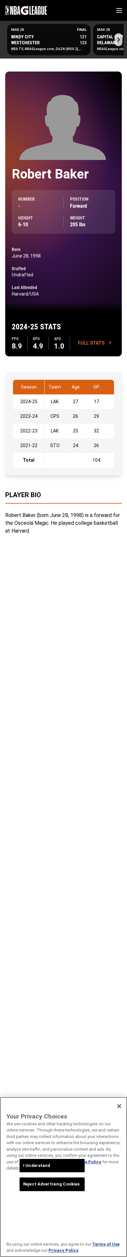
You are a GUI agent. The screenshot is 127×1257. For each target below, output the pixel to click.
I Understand (36, 1165)
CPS (54, 416)
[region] (63, 1177)
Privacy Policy (63, 1250)
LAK (55, 401)
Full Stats (91, 343)
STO (55, 445)
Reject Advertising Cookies (51, 1184)
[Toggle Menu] (119, 10)
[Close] (119, 1106)
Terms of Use (106, 1244)
